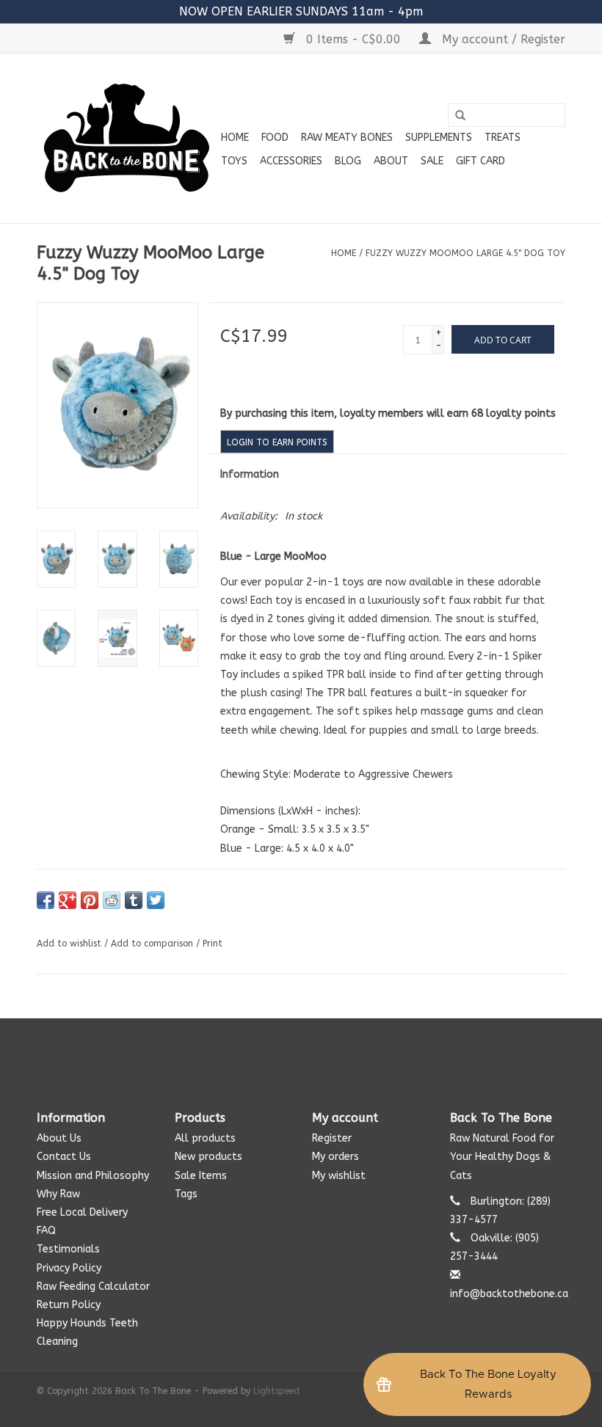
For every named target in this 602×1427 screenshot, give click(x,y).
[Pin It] (89, 900)
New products (208, 1156)
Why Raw (58, 1194)
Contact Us (64, 1156)
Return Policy (69, 1305)
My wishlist (339, 1175)
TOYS (234, 161)
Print (212, 943)
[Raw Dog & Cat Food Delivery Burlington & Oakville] (127, 138)
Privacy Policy (69, 1268)
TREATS (503, 137)
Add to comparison (153, 943)
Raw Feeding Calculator (93, 1286)
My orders (335, 1156)
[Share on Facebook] (45, 900)
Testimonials (68, 1249)
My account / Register (501, 39)
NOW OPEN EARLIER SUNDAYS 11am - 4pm (301, 11)
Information (249, 474)
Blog (348, 161)
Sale (432, 161)
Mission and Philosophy (93, 1175)
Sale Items (201, 1175)
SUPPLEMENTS (438, 137)
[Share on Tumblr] (133, 900)
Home (235, 137)
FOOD (275, 137)
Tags (186, 1194)
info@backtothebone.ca (509, 1294)
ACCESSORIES (291, 161)
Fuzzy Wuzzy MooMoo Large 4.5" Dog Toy (465, 253)
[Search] (460, 115)
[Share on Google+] (67, 900)
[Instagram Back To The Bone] (301, 1052)
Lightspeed (276, 1391)
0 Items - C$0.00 (353, 39)
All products (205, 1138)
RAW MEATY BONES (347, 137)
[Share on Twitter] (155, 900)
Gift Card (480, 161)
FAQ (46, 1231)
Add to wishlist (69, 943)
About (391, 161)
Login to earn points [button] (277, 442)
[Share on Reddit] (111, 900)
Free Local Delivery (82, 1212)
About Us (59, 1138)
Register (332, 1138)
